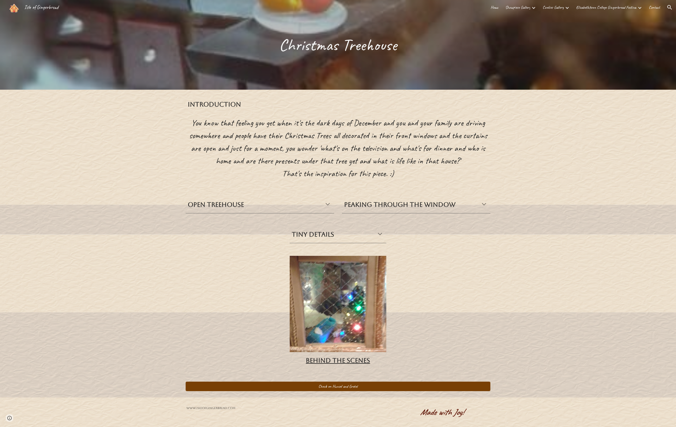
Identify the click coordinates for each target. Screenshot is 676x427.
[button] (669, 7)
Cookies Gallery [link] (553, 7)
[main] (338, 45)
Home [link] (494, 7)
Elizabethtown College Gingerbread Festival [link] (606, 7)
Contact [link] (654, 7)
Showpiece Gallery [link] (517, 7)
